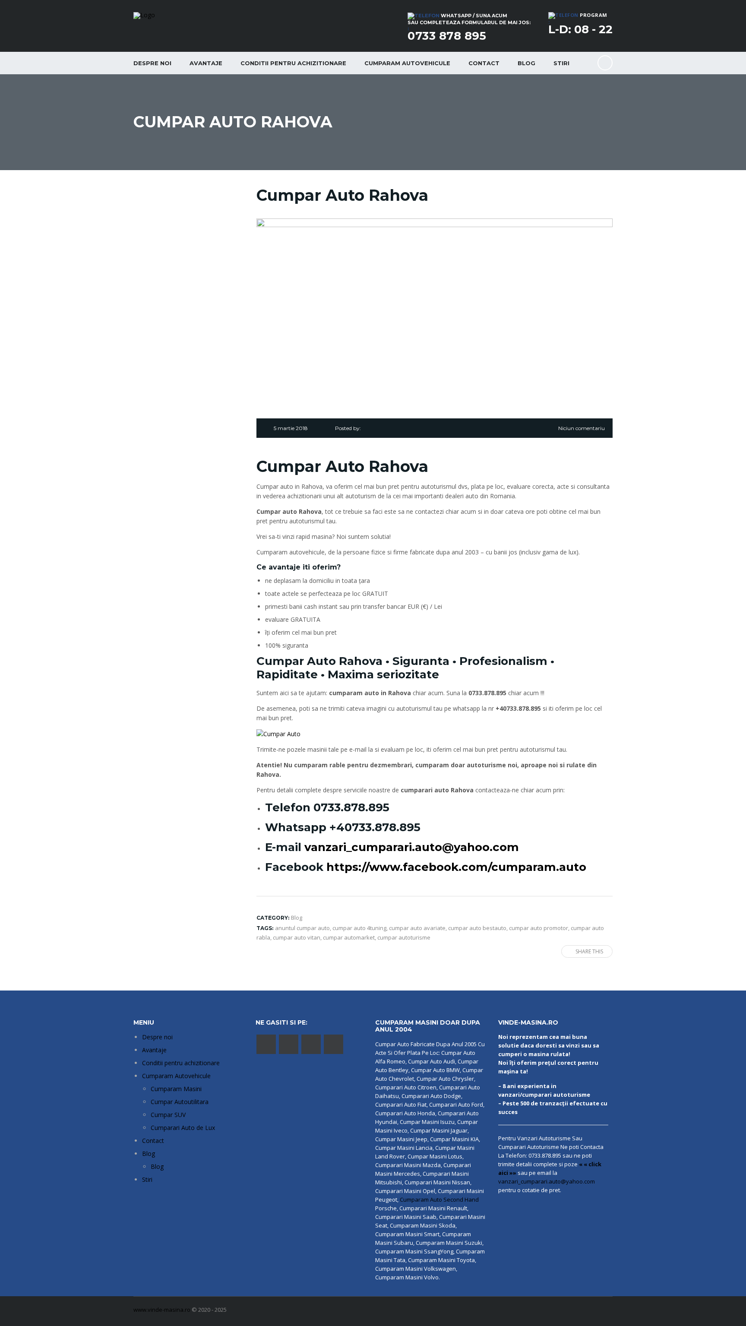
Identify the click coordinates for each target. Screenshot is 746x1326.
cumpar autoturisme (403, 937)
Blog (526, 63)
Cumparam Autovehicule (176, 1076)
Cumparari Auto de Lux (183, 1127)
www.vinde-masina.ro (161, 1309)
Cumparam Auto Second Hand (439, 1199)
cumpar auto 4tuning (359, 928)
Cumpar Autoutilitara (180, 1102)
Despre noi (152, 63)
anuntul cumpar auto (302, 928)
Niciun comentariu (581, 428)
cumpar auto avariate (417, 928)
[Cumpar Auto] (278, 733)
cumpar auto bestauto (477, 928)
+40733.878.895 (374, 827)
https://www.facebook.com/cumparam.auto (456, 867)
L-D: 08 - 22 (580, 29)
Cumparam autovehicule (407, 63)
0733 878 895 (447, 36)
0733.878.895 (351, 807)
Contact (483, 63)
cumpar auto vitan (296, 937)
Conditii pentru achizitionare (293, 63)
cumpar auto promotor (538, 928)
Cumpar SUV (168, 1115)
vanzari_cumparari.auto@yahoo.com (411, 847)
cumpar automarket (349, 937)
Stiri (561, 63)
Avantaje (206, 63)
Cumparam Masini (176, 1089)
